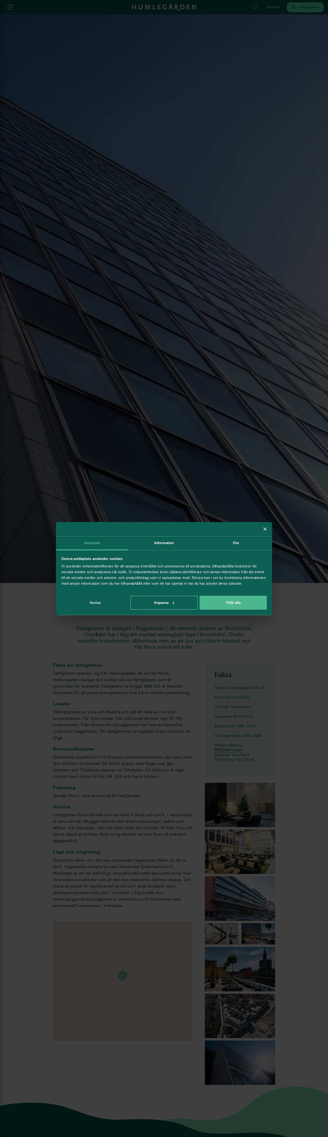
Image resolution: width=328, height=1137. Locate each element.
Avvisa (95, 602)
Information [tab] (164, 543)
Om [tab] (236, 543)
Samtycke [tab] (92, 543)
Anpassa (161, 602)
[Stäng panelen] (265, 529)
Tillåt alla (233, 602)
